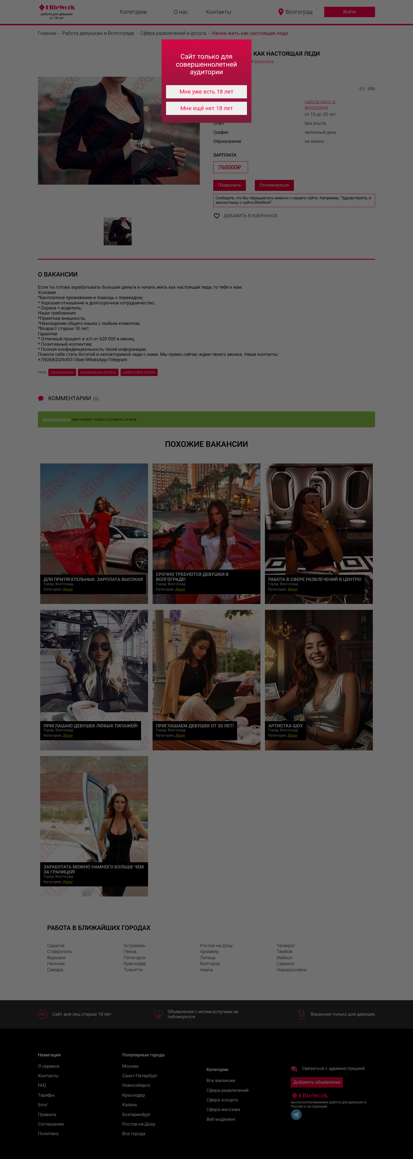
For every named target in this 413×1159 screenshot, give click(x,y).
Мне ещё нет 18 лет (206, 108)
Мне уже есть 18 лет (206, 91)
